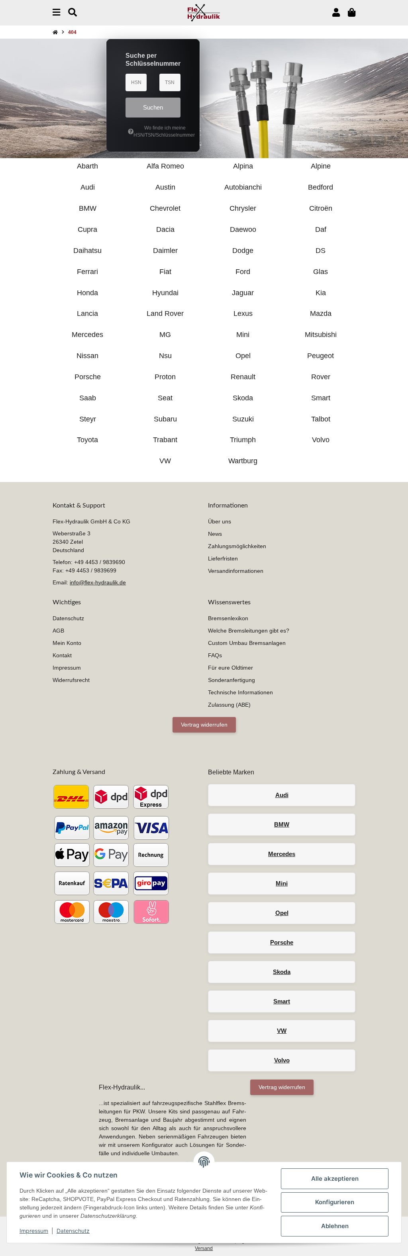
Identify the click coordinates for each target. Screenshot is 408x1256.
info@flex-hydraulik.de (98, 582)
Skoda (281, 971)
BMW (281, 824)
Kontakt (62, 655)
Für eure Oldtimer (230, 667)
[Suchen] (72, 12)
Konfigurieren (334, 1202)
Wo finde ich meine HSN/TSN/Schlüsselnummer (156, 131)
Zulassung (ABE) (229, 704)
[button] (336, 12)
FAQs (215, 655)
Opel (281, 912)
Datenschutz (73, 1230)
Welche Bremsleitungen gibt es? (248, 630)
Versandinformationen (235, 571)
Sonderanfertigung (231, 680)
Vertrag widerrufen (204, 724)
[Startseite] (55, 32)
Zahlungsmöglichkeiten (237, 546)
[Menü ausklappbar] (56, 12)
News (215, 534)
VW (281, 1030)
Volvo (282, 1060)
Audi (281, 795)
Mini (282, 883)
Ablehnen (335, 1226)
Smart (281, 1001)
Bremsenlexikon (228, 618)
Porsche (281, 942)
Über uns (219, 521)
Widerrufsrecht (71, 680)
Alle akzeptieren (335, 1178)
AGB (58, 630)
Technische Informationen (240, 692)
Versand (204, 1248)
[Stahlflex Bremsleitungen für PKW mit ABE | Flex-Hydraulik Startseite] (204, 12)
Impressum (34, 1230)
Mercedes (281, 853)
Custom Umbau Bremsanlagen (247, 643)
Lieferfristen (223, 558)
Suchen (153, 107)
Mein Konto (67, 643)
